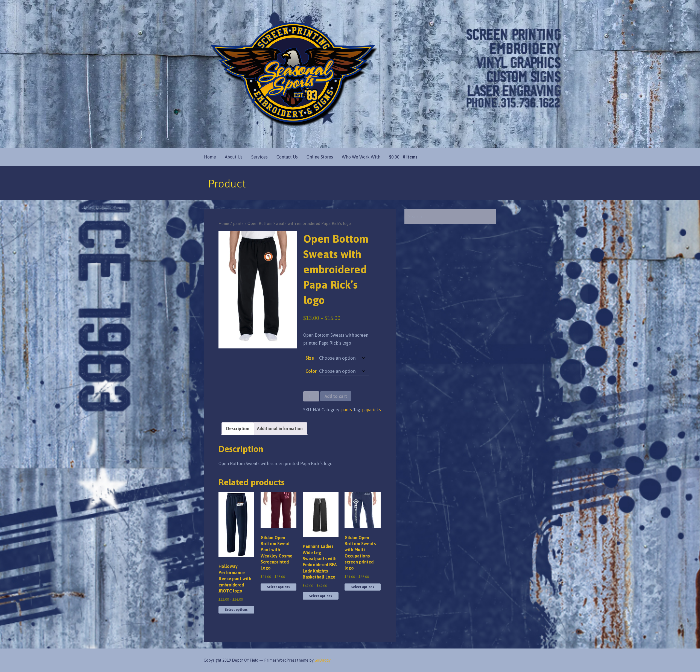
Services (259, 156)
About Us (234, 156)
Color (311, 371)
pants (238, 223)
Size (309, 358)
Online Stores (320, 156)
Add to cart (336, 396)
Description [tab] (237, 428)
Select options (236, 610)
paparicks (371, 409)
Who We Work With (361, 156)
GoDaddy (322, 660)
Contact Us (287, 156)
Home (210, 156)
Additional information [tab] (280, 428)
